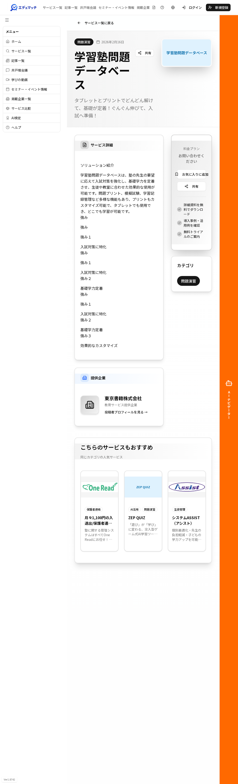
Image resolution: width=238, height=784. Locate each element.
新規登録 (221, 7)
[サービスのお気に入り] (154, 7)
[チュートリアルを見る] (162, 7)
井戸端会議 (88, 7)
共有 (148, 53)
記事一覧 (71, 7)
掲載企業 (143, 7)
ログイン (195, 7)
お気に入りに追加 (194, 174)
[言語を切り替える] (173, 7)
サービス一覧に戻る (99, 22)
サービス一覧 (52, 7)
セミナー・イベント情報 (116, 7)
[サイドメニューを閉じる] (7, 20)
